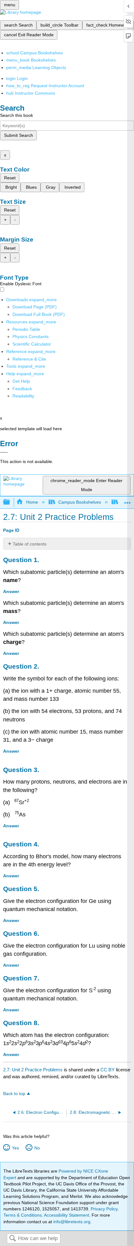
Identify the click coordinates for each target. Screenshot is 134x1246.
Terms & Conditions (22, 1215)
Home (32, 502)
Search (12, 1239)
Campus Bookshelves (79, 502)
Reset (10, 177)
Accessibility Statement (66, 1215)
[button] (22, 388)
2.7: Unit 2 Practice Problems (33, 1069)
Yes (15, 1147)
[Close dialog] (4, 452)
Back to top (14, 1093)
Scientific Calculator (31, 343)
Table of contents (29, 543)
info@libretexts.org (71, 1221)
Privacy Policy (104, 1208)
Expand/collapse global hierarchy (10, 502)
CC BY (108, 1069)
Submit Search (18, 135)
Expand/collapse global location (127, 500)
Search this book (16, 115)
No (37, 1147)
